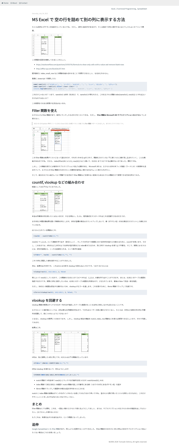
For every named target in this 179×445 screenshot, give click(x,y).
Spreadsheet (142, 8)
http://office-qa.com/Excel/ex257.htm (50, 68)
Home (5, 3)
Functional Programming (126, 8)
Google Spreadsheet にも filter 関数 (45, 429)
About (14, 3)
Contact (24, 3)
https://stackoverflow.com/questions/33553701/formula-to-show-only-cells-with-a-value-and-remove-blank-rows (80, 64)
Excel (113, 8)
